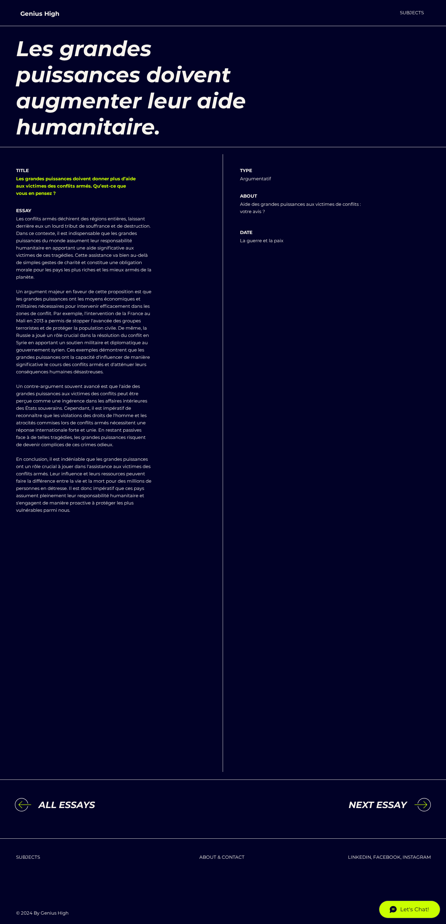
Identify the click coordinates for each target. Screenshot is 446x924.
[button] (411, 12)
